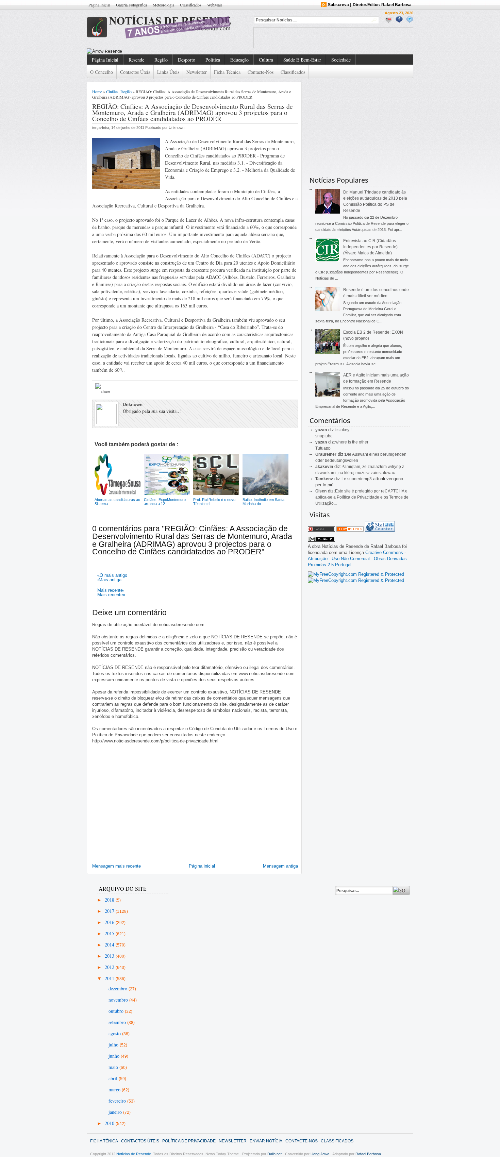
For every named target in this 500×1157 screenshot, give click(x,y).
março (115, 1089)
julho (114, 1044)
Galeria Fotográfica (131, 4)
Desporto (186, 59)
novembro (119, 999)
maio (114, 1067)
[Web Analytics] (350, 530)
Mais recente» (111, 594)
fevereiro (118, 1100)
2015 (110, 933)
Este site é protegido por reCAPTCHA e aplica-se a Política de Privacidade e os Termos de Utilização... (362, 497)
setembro (118, 1022)
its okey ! (343, 429)
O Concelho (101, 72)
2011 (110, 978)
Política (212, 59)
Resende (136, 59)
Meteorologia (163, 4)
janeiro (116, 1112)
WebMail (214, 4)
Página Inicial (99, 4)
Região (161, 59)
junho (115, 1056)
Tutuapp (323, 448)
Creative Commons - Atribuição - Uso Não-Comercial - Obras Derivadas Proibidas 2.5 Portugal (357, 558)
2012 (110, 967)
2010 (110, 1123)
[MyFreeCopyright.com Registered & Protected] (356, 574)
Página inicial (202, 866)
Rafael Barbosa (368, 1154)
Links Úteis (168, 72)
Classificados (190, 4)
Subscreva (338, 4)
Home (97, 91)
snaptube (324, 436)
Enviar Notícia (266, 1141)
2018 (110, 899)
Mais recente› (110, 590)
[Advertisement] (333, 38)
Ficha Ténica (104, 1141)
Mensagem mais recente (116, 866)
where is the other (351, 442)
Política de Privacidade (189, 1141)
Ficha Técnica (227, 72)
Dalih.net (274, 1154)
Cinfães (112, 91)
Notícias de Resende (133, 1154)
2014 (110, 944)
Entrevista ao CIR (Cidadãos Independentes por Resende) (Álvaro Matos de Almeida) (370, 246)
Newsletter (196, 72)
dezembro (119, 988)
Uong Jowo (320, 1154)
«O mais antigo (112, 575)
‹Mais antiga (109, 579)
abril (114, 1078)
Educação (239, 59)
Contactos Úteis (135, 72)
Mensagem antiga (280, 866)
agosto (115, 1033)
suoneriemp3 (359, 478)
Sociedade (341, 59)
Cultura (266, 59)
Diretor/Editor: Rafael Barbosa (382, 4)
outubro (117, 1011)
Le (344, 478)
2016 (110, 922)
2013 (110, 956)
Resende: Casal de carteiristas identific (144, 51)
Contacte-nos (260, 72)
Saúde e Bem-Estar (302, 59)
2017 (110, 911)
